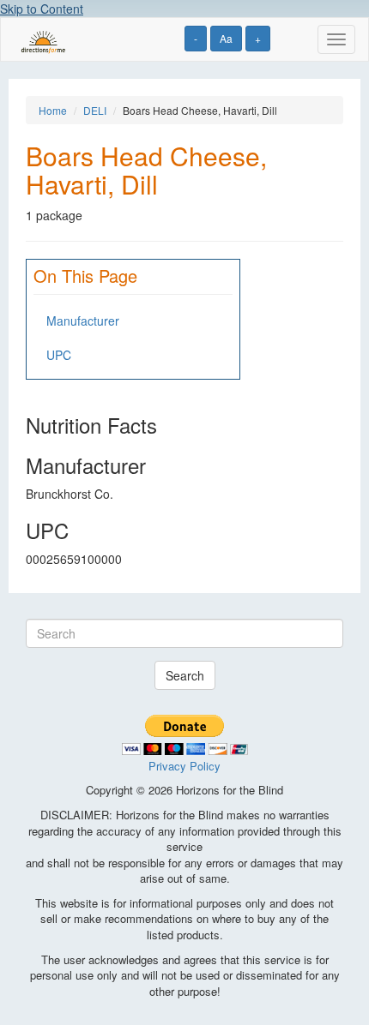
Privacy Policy (184, 766)
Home (53, 110)
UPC (58, 354)
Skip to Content (41, 8)
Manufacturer (82, 320)
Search (185, 675)
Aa (226, 38)
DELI (94, 110)
